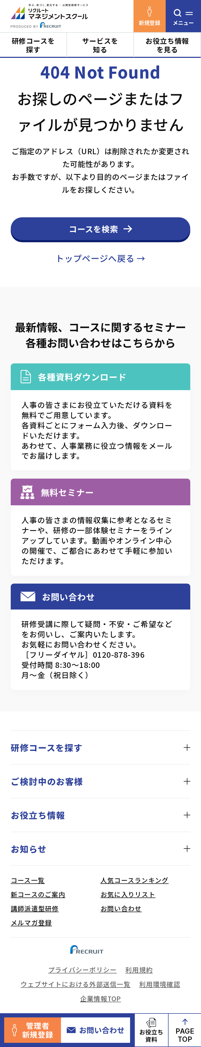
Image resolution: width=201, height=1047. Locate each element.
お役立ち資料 (151, 1035)
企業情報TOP (100, 998)
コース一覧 (28, 880)
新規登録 (149, 22)
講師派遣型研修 (35, 908)
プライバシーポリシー (82, 969)
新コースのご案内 (38, 894)
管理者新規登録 (37, 1030)
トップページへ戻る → (100, 258)
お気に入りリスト (127, 894)
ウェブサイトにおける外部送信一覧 (76, 984)
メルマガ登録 (31, 922)
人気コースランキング (134, 880)
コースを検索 (93, 229)
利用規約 (139, 969)
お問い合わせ (102, 1029)
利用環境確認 (159, 984)
